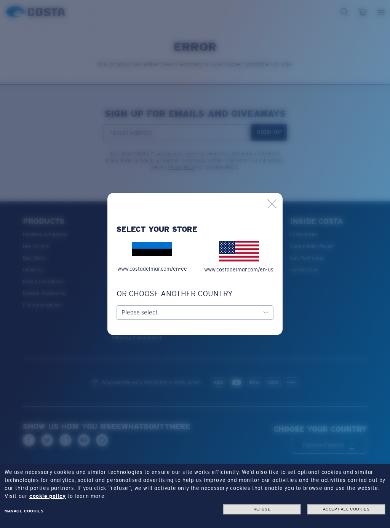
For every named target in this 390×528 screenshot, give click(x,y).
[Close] (272, 203)
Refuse (262, 509)
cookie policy (47, 496)
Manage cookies (24, 511)
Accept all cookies (346, 509)
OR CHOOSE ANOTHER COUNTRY (175, 293)
